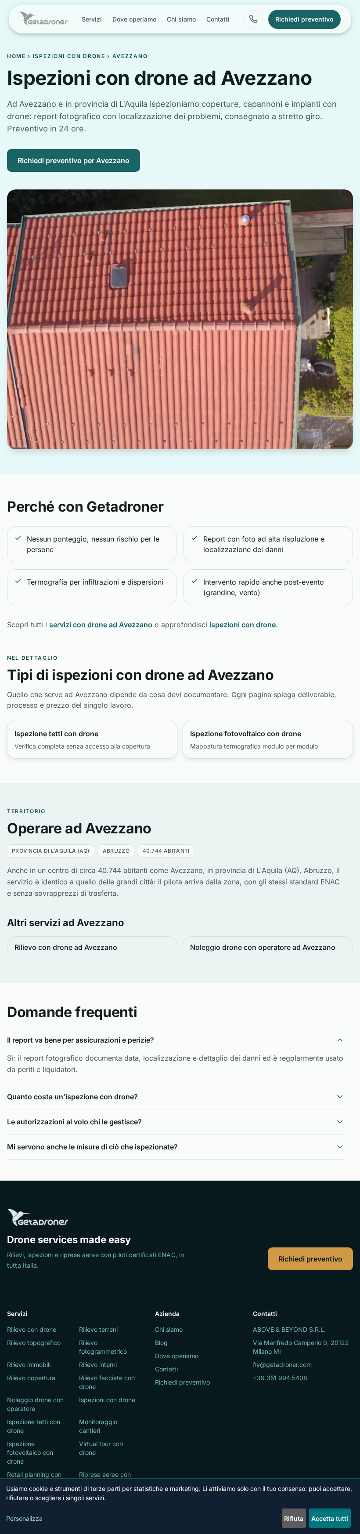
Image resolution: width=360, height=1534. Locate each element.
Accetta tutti (329, 1518)
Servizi (92, 19)
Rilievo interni (98, 1364)
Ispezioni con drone (69, 56)
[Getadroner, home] (43, 19)
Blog (161, 1342)
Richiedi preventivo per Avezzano (74, 160)
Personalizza (24, 1518)
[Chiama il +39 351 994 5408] (253, 19)
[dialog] (180, 1506)
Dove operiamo (134, 19)
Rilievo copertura (31, 1377)
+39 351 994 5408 (280, 1377)
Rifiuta (293, 1518)
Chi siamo (181, 19)
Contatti (218, 19)
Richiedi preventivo (310, 1258)
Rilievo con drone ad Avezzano (65, 947)
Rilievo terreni (98, 1329)
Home (16, 56)
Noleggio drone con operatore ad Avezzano (262, 947)
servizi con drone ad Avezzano (100, 624)
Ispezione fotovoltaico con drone (30, 1452)
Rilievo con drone (31, 1329)
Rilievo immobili (28, 1364)
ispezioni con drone (242, 624)
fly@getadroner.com (282, 1364)
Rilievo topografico (34, 1342)
